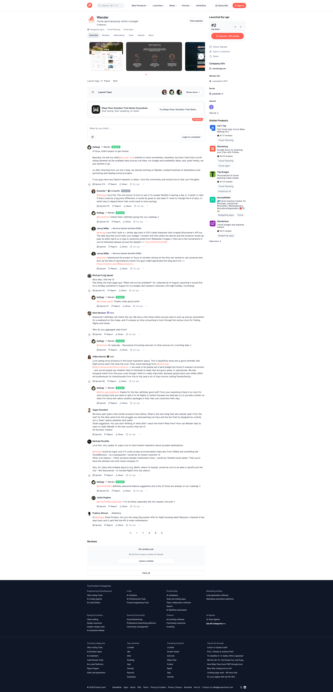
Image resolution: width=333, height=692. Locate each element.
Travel (107, 81)
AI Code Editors (93, 602)
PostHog (130, 660)
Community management (137, 627)
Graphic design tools (96, 627)
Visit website (196, 21)
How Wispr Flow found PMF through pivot (225, 664)
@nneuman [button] (102, 345)
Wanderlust (223, 221)
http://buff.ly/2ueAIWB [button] (156, 242)
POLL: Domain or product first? (220, 651)
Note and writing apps (176, 599)
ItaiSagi (96, 147)
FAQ (139, 687)
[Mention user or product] (92, 137)
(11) (100, 184)
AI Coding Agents (94, 599)
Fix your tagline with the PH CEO (221, 677)
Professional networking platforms (141, 623)
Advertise (201, 5)
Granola (130, 668)
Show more (191, 92)
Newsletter (117, 687)
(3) (104, 221)
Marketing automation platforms (220, 599)
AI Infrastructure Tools (136, 599)
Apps (126, 687)
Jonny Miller (103, 228)
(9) (100, 381)
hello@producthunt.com (223, 687)
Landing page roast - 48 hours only (222, 672)
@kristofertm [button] (103, 217)
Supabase (131, 677)
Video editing (92, 619)
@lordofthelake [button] (104, 486)
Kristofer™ (102, 191)
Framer (170, 664)
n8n (128, 651)
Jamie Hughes (104, 497)
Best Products (139, 5)
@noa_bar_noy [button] (126, 157)
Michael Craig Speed (103, 275)
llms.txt (197, 687)
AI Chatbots (132, 595)
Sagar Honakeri (100, 409)
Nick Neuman (99, 312)
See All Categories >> (216, 623)
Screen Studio (173, 651)
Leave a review (146, 561)
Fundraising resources (176, 623)
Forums (185, 5)
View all (146, 573)
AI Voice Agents (213, 619)
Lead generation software (217, 595)
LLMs (129, 591)
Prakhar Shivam (100, 513)
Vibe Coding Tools (94, 595)
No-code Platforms (95, 664)
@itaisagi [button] (101, 195)
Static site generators (96, 672)
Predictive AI (224, 191)
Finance (170, 615)
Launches (158, 5)
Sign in (240, 5)
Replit (169, 668)
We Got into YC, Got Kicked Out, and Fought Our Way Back (226, 660)
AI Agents (210, 615)
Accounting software (175, 619)
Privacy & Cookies (158, 687)
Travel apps (128, 29)
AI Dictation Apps (94, 651)
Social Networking (134, 619)
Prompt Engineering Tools (138, 602)
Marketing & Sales (214, 591)
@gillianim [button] (114, 392)
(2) (100, 290)
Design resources (94, 623)
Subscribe (223, 5)
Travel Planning (113, 29)
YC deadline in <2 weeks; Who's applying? (225, 656)
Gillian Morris (99, 356)
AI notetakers (172, 595)
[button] (151, 35)
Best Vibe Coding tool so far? (219, 668)
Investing (170, 627)
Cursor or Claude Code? (217, 647)
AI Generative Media (95, 630)
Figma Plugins (93, 668)
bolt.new (170, 656)
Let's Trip (221, 125)
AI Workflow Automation (177, 610)
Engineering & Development (99, 591)
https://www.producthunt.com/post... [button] (111, 367)
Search (170, 606)
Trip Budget (223, 172)
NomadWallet (223, 197)
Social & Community (136, 615)
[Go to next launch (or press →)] (241, 26)
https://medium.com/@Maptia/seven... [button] (115, 264)
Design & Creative (95, 615)
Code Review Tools (95, 660)
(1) (104, 306)
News (172, 5)
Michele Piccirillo (101, 441)
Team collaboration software (179, 602)
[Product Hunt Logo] (89, 5)
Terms (145, 687)
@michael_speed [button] (105, 301)
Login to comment (191, 137)
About (132, 687)
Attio (129, 656)
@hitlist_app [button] (163, 364)
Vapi (129, 664)
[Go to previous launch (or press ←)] (235, 26)
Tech (115, 81)
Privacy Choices (175, 687)
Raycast (130, 672)
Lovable (130, 647)
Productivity (172, 591)
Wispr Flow (171, 660)
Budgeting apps (97, 29)
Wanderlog (222, 146)
